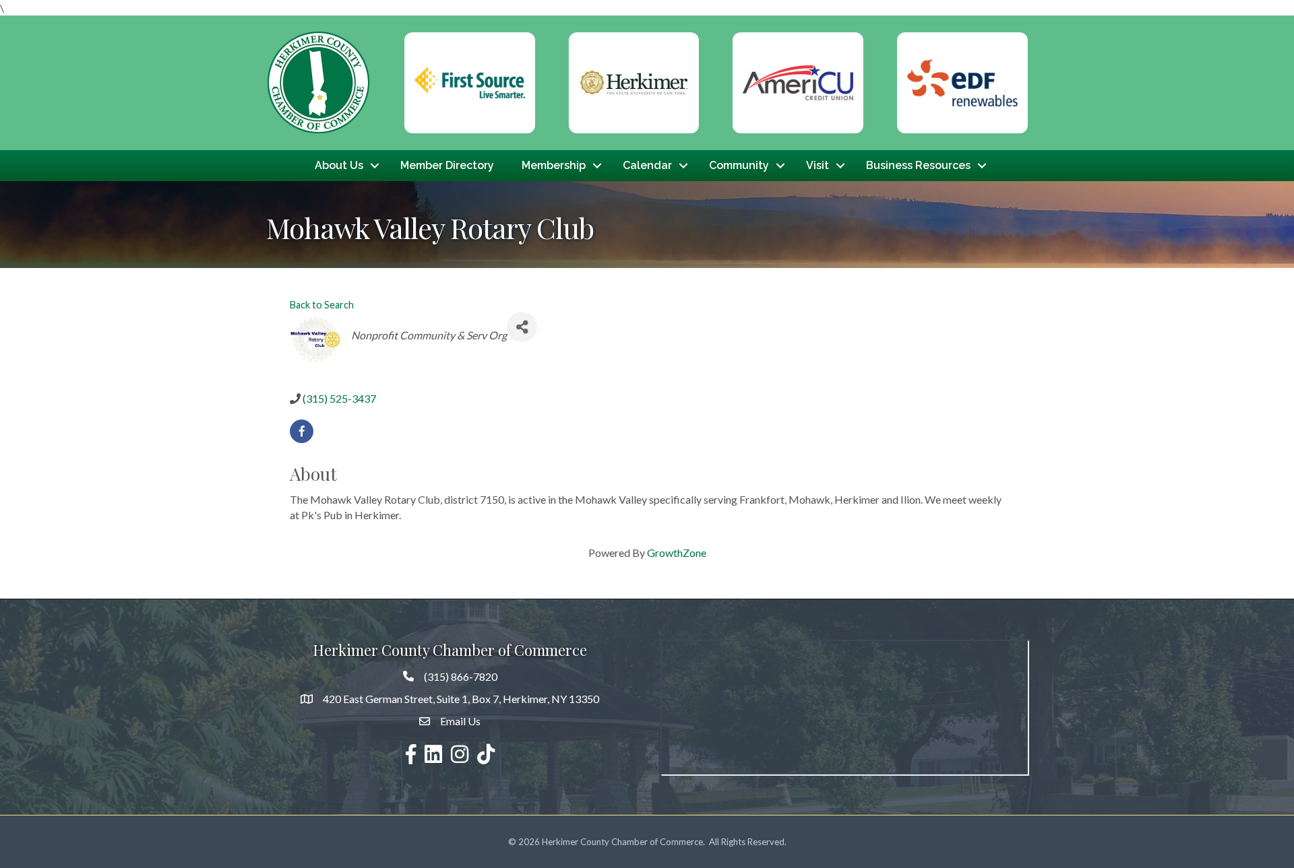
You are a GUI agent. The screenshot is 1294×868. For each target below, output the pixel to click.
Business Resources (918, 165)
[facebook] (301, 431)
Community (739, 165)
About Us (339, 165)
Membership (554, 165)
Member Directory (447, 165)
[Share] (522, 327)
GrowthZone (676, 552)
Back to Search (322, 304)
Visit (817, 165)
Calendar (647, 165)
